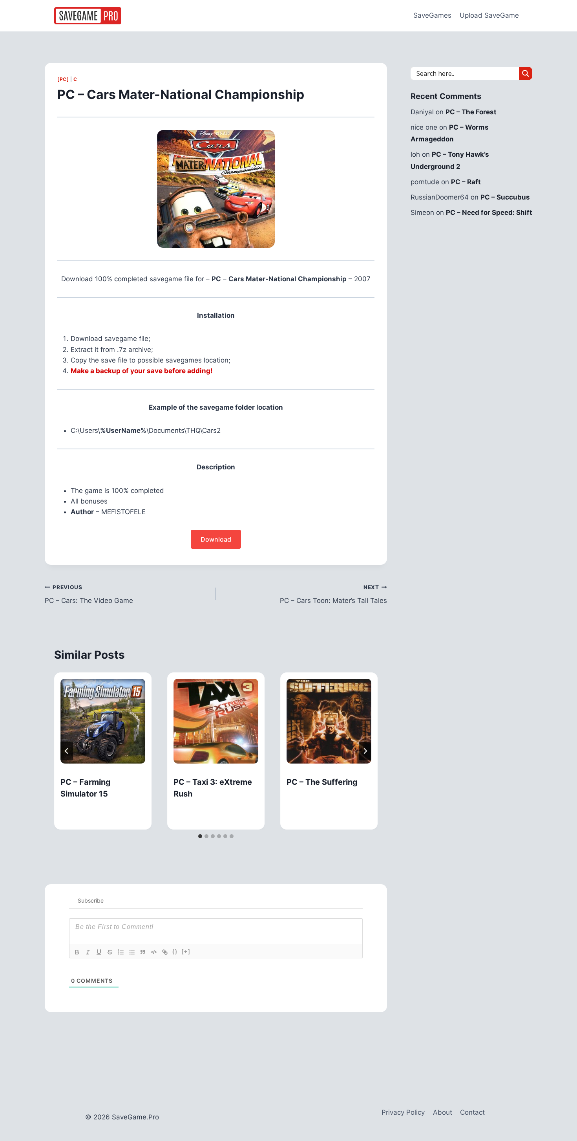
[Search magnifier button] (525, 73)
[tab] (200, 836)
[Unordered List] (131, 952)
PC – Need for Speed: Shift (489, 212)
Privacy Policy (403, 1112)
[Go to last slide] (66, 751)
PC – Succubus (505, 197)
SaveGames (432, 15)
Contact (472, 1112)
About (442, 1112)
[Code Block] (153, 952)
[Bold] (76, 952)
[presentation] (103, 721)
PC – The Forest (471, 112)
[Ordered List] (120, 952)
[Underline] (98, 952)
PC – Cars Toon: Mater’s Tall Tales (333, 594)
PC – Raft (466, 182)
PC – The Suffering (322, 782)
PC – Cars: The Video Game (89, 594)
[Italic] (87, 952)
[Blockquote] (142, 952)
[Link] (164, 952)
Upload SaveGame (489, 15)
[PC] (63, 79)
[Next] (365, 751)
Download (216, 539)
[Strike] (109, 952)
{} (175, 951)
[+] (186, 951)
